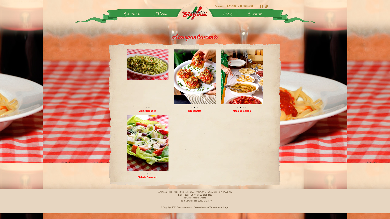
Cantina (131, 14)
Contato (255, 14)
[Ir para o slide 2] (194, 107)
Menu (161, 14)
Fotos (227, 14)
